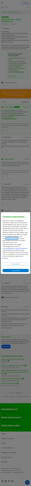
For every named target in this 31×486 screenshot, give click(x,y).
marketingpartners (12, 238)
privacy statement (21, 248)
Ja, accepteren (15, 270)
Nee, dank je (16, 264)
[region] (15, 243)
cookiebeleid (9, 248)
